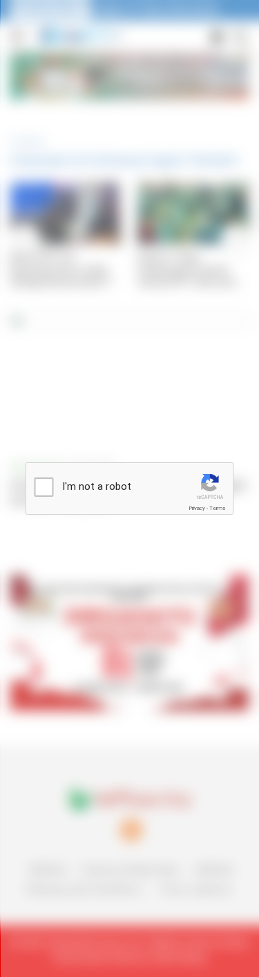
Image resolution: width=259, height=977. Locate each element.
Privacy (197, 508)
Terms (217, 508)
